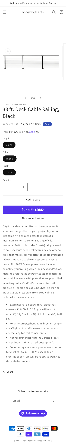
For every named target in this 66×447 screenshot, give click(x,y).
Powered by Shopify (43, 440)
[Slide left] (25, 98)
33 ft (9, 144)
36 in (9, 172)
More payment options (33, 218)
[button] (4, 12)
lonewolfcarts (27, 440)
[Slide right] (41, 98)
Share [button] (10, 371)
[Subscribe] (53, 401)
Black (9, 158)
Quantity (7, 180)
